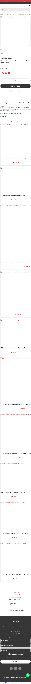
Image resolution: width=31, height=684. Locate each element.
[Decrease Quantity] (2, 81)
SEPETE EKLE (15, 86)
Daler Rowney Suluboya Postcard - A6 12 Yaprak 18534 (13, 347)
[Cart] (29, 6)
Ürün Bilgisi (5, 103)
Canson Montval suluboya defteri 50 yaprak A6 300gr (13, 195)
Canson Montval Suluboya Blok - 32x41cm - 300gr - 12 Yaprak (14, 533)
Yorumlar (13, 103)
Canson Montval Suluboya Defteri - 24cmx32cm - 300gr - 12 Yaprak (16, 158)
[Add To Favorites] (30, 126)
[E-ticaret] (15, 683)
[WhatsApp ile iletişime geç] (28, 675)
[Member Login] (25, 6)
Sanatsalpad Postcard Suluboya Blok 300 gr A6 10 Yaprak (14, 492)
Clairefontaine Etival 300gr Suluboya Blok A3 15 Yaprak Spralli (14, 574)
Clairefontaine (6, 58)
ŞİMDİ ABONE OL (15, 661)
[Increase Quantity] (28, 81)
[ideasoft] (8, 683)
